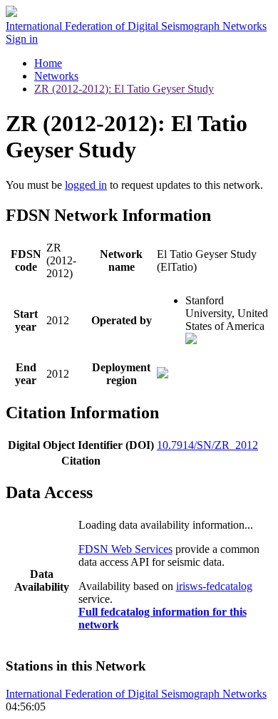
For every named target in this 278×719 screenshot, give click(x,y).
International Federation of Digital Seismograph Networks (136, 694)
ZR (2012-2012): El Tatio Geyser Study (124, 89)
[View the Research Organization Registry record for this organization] (191, 340)
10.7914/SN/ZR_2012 (207, 445)
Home (48, 63)
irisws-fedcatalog (214, 586)
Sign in (22, 39)
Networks (56, 76)
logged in (86, 185)
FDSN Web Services (125, 549)
